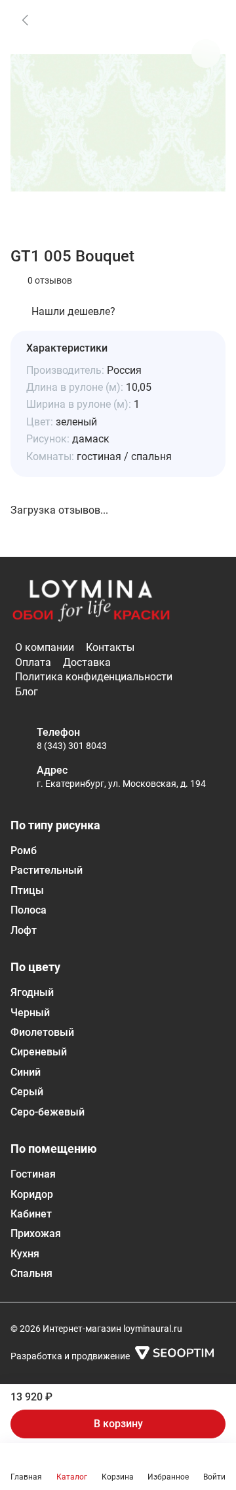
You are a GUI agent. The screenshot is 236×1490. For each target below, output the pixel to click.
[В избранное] (205, 19)
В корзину (118, 1423)
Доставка (87, 662)
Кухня (24, 1254)
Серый (26, 1091)
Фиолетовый (42, 1032)
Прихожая (35, 1233)
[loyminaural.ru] (91, 601)
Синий (25, 1072)
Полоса (28, 910)
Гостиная (33, 1174)
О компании (44, 647)
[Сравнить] (205, 53)
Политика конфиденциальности (93, 676)
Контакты (110, 647)
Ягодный (32, 992)
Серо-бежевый (47, 1112)
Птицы (27, 890)
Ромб (23, 850)
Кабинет (31, 1214)
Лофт (23, 930)
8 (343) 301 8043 (72, 745)
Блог (26, 692)
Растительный (46, 870)
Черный (30, 1012)
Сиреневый (38, 1052)
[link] (24, 19)
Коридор (31, 1194)
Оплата (33, 662)
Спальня (31, 1273)
